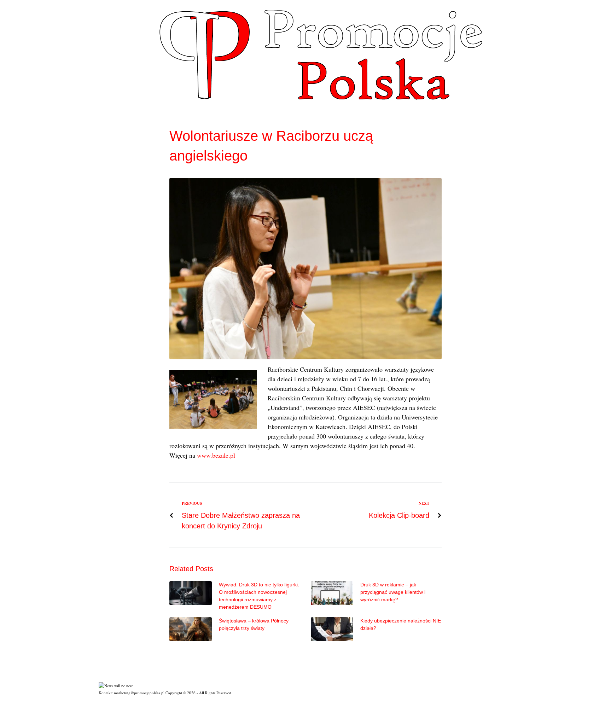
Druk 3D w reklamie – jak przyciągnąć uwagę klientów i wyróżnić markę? (392, 592)
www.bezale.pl (216, 455)
